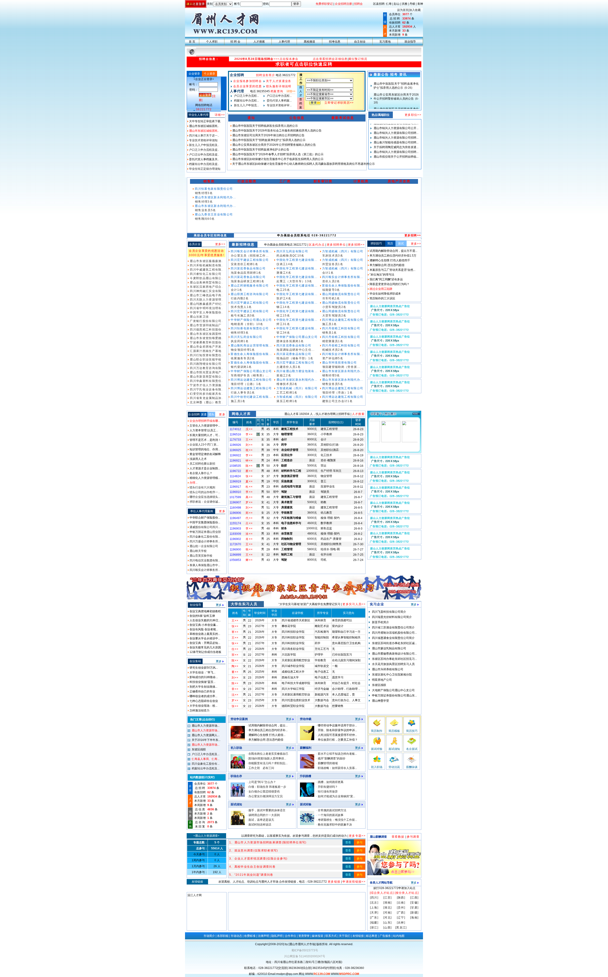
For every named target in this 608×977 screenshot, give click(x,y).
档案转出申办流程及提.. (203, 164)
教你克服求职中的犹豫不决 (335, 824)
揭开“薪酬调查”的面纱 (331, 758)
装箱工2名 (283, 375)
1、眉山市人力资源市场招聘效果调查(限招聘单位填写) (268, 842)
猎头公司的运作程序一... (204, 492)
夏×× (249, 481)
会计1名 (236, 290)
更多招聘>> (412, 235)
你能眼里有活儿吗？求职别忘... (268, 763)
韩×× (249, 549)
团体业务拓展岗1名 (290, 341)
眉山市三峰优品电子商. (206, 295)
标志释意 (371, 936)
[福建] (374, 922)
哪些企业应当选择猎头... (204, 497)
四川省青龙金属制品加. (206, 398)
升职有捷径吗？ (328, 786)
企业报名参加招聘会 (247, 81)
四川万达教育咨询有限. (206, 368)
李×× (249, 434)
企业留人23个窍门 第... (203, 444)
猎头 (211, 414)
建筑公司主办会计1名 (337, 401)
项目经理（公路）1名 (246, 384)
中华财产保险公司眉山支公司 (251, 319)
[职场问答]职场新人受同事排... (267, 758)
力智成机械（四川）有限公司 (296, 388)
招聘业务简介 (265, 75)
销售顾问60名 (205, 218)
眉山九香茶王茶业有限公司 (213, 214)
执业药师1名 (240, 341)
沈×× (235, 694)
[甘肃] (414, 907)
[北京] (374, 902)
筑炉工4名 (283, 298)
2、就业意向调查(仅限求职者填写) (253, 850)
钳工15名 (283, 315)
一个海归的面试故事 (330, 815)
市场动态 (236, 936)
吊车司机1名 (331, 298)
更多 (222, 414)
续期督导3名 (331, 290)
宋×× (235, 654)
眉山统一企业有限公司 (203, 546)
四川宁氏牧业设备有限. (206, 389)
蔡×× (249, 471)
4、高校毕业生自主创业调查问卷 (252, 866)
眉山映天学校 (198, 551)
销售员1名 (329, 332)
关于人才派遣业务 (278, 81)
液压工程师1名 (286, 401)
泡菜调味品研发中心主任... (295, 349)
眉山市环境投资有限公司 (339, 362)
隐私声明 (277, 936)
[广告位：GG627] (394, 558)
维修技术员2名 (286, 384)
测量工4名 (283, 272)
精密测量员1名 (332, 341)
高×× (249, 497)
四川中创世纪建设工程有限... (251, 397)
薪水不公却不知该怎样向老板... (337, 753)
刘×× (249, 445)
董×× (235, 672)
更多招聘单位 (336, 244)
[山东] (387, 922)
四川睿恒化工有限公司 (205, 274)
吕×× (249, 523)
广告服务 (385, 936)
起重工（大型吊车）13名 (294, 281)
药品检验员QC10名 (290, 255)
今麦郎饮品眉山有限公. (206, 278)
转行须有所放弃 (328, 791)
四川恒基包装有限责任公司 (213, 188)
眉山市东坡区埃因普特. (206, 333)
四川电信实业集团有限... (204, 560)
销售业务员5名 (205, 210)
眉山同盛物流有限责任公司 (340, 294)
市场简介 (209, 936)
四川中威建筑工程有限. (206, 269)
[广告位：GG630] (394, 512)
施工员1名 (238, 401)
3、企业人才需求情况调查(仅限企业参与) (258, 858)
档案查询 (277, 91)
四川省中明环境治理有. (206, 308)
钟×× (249, 460)
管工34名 (283, 332)
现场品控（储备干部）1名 (294, 358)
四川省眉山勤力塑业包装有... (296, 371)
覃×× (235, 632)
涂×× (249, 533)
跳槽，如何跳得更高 (330, 782)
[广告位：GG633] (394, 467)
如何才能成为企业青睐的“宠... (336, 796)
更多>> (220, 244)
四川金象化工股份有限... (204, 536)
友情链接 (358, 936)
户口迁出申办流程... (279, 95)
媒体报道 (317, 936)
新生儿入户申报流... (246, 105)
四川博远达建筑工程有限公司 (251, 379)
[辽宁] (401, 917)
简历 (390, 243)
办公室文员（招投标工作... (250, 255)
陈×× (249, 465)
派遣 (204, 414)
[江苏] (387, 897)
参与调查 (413, 836)
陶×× (235, 666)
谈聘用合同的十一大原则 (264, 815)
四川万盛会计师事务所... (204, 541)
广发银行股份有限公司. (206, 321)
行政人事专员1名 (243, 392)
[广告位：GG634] (394, 392)
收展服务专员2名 (243, 358)
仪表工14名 (284, 264)
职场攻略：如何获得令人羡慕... (337, 768)
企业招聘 (194, 414)
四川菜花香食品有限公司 (248, 268)
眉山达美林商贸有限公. (206, 282)
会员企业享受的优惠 (247, 86)
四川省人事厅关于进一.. (203, 135)
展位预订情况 (357, 59)
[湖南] (387, 902)
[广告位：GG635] (394, 316)
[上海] (374, 907)
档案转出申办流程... (246, 100)
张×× (249, 476)
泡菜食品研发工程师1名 (248, 281)
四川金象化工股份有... (205, 763)
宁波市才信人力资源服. (206, 385)
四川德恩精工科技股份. (206, 329)
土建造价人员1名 (288, 367)
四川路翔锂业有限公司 (205, 363)
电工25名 (283, 290)
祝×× (249, 450)
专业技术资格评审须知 (203, 140)
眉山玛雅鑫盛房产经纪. (206, 304)
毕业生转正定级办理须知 (204, 168)
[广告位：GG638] (394, 331)
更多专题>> (357, 835)
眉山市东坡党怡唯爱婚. (206, 338)
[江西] (414, 897)
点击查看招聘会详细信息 (330, 59)
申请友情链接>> (354, 881)
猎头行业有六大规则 (202, 487)
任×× (235, 649)
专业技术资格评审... (279, 105)
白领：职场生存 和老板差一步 (267, 786)
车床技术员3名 (332, 255)
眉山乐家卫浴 (199, 316)
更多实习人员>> (354, 604)
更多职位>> (413, 115)
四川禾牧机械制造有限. (206, 265)
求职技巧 (376, 243)
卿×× (249, 560)
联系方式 (331, 936)
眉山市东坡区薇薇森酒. (206, 261)
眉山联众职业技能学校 (205, 359)
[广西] (401, 912)
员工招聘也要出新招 (202, 463)
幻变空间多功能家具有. (206, 393)
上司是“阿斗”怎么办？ (262, 782)
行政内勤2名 (240, 298)
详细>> (220, 115)
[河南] (387, 912)
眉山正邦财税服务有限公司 (249, 285)
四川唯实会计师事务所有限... (251, 251)
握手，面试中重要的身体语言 (266, 810)
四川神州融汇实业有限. (206, 291)
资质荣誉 (304, 936)
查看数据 (398, 836)
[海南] (414, 917)
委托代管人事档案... (279, 100)
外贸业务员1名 (332, 264)
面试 (401, 243)
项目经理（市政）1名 (337, 392)
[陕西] (401, 897)
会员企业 (194, 244)
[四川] (374, 897)
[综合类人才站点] (382, 892)
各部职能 (222, 936)
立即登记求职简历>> (339, 102)
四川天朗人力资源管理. (206, 299)
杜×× (249, 486)
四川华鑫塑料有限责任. (206, 381)
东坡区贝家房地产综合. (206, 286)
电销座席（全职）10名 (247, 324)
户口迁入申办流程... (246, 95)
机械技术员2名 (332, 349)
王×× (249, 439)
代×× (249, 518)
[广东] (374, 917)
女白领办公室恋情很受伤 (264, 791)
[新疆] (414, 912)
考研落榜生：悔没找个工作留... (337, 819)
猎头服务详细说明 (278, 86)
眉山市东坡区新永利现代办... (215, 197)
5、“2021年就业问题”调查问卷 (251, 874)
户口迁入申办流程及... (205, 754)
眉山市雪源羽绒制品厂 (205, 325)
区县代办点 (317, 244)
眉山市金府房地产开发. (206, 346)
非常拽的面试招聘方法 (332, 810)
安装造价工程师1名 (244, 264)
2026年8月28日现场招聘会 (254, 59)
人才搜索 (358, 414)
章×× (235, 689)
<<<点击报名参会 (286, 59)
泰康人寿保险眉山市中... (204, 565)
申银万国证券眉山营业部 (205, 532)
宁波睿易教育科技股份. (206, 342)
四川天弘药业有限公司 (246, 337)
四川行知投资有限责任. (206, 355)
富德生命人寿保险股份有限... (251, 354)
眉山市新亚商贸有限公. (206, 376)
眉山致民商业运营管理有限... (251, 345)
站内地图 (398, 936)
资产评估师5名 (332, 358)
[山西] (387, 927)
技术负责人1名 (241, 307)
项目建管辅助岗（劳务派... (341, 367)
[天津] (374, 912)
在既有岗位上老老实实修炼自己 (268, 753)
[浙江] (374, 927)
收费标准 (250, 936)
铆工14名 (283, 307)
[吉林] (401, 922)
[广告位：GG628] (394, 543)
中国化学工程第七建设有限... (296, 260)
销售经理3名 (204, 193)
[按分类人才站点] (407, 892)
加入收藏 (415, 10)
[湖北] (387, 907)
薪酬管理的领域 (328, 763)
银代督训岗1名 (241, 367)
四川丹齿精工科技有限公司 (340, 328)
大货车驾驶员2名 (334, 315)
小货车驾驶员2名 (334, 307)
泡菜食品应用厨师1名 (246, 272)
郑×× (249, 513)
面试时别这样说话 (259, 824)
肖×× (249, 539)
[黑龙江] (401, 927)
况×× (249, 429)
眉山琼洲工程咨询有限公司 (249, 294)
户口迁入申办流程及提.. (203, 149)
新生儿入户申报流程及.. (203, 145)
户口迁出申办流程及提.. (203, 154)
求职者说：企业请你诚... (204, 501)
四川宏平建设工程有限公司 (249, 260)
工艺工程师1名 (286, 392)
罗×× (249, 502)
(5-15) (396, 101)
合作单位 (290, 936)
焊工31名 (283, 324)
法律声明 (263, 936)
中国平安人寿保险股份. (206, 312)
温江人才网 (194, 895)
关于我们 (344, 936)
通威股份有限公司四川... (204, 527)
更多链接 (334, 881)
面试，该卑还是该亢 (261, 819)
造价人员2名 (331, 281)
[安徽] (414, 902)
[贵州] (401, 907)
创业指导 (195, 605)
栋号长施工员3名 (243, 315)
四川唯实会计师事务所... (204, 570)
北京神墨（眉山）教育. (206, 402)
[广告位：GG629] (394, 528)
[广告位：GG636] (394, 361)
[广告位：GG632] (394, 482)
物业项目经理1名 (243, 349)
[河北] (387, 917)
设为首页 (402, 10)
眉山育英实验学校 (200, 555)
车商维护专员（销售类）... (250, 375)
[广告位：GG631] (394, 497)
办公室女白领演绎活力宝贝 (265, 796)
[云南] (401, 902)
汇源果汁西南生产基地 (205, 351)
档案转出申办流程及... (205, 768)
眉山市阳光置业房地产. (206, 372)
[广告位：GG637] (394, 346)
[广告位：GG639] (394, 377)
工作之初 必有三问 (261, 768)
